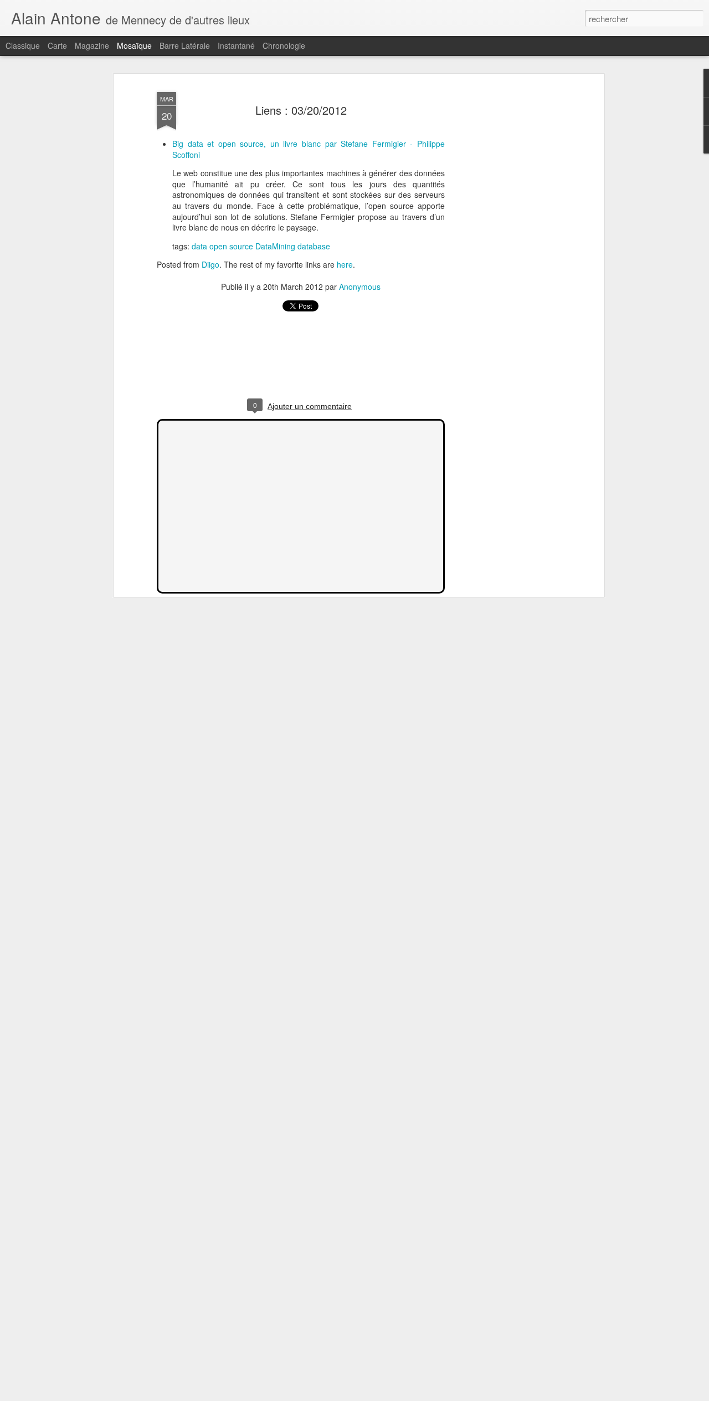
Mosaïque (134, 45)
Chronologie (284, 45)
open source (231, 246)
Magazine (92, 45)
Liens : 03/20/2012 (301, 110)
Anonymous (360, 286)
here (345, 264)
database (313, 246)
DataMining (275, 246)
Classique (23, 45)
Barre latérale (185, 45)
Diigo (210, 264)
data (199, 246)
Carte (57, 45)
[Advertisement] (505, 261)
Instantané (236, 45)
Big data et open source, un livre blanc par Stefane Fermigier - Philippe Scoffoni (308, 149)
